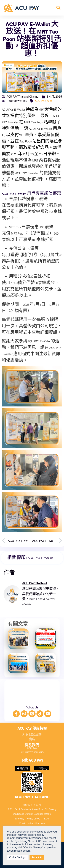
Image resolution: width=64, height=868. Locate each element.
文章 (49, 101)
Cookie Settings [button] (17, 857)
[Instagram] (24, 713)
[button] (52, 8)
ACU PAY (40, 101)
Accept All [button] (37, 857)
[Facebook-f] (16, 713)
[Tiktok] (40, 713)
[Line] (32, 713)
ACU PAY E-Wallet (40, 558)
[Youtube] (47, 713)
